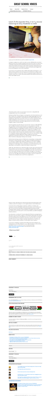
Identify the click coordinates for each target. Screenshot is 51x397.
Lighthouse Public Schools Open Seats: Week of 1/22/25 (19, 341)
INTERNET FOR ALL (27, 10)
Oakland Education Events (15, 10)
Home (11, 9)
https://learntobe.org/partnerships (16, 226)
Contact (31, 9)
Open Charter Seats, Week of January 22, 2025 (17, 340)
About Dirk (17, 9)
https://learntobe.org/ (13, 227)
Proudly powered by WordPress (20, 395)
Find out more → (31, 314)
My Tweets (10, 332)
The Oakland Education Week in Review (24, 369)
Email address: (11, 356)
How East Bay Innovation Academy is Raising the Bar (26, 371)
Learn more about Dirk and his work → (15, 300)
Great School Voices (25, 4)
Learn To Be (31, 59)
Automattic (34, 395)
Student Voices (25, 9)
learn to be (21, 246)
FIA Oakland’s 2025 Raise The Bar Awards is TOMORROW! (19, 337)
